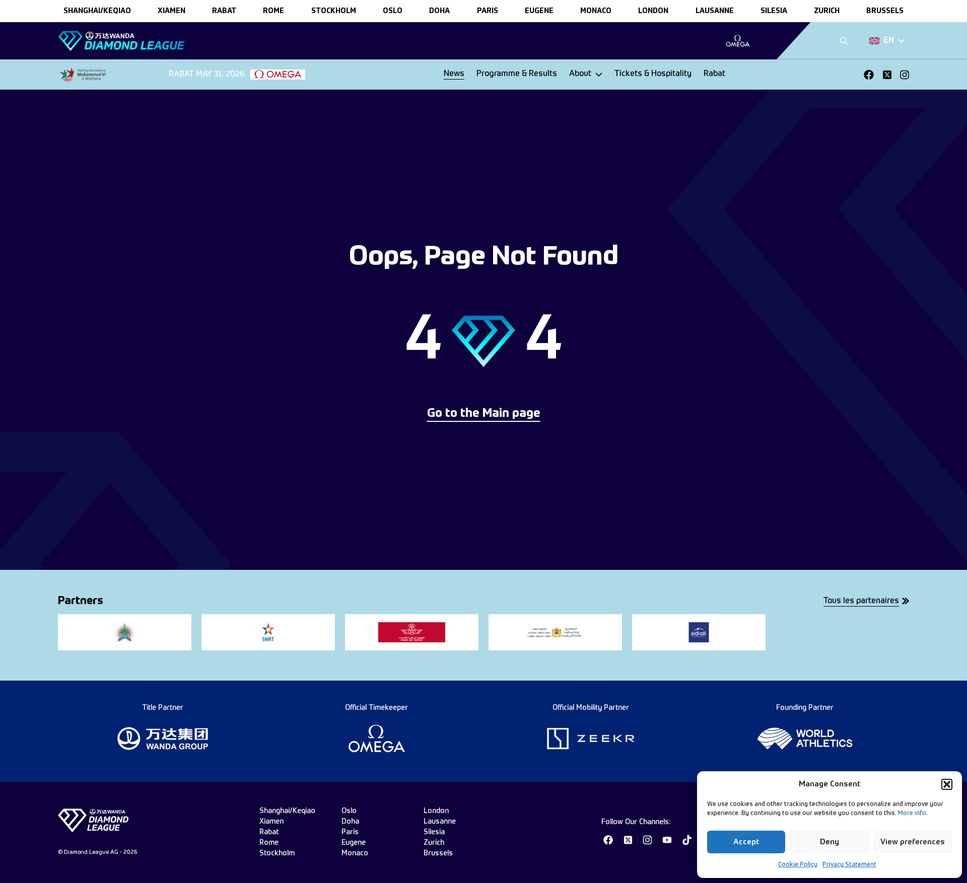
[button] (947, 784)
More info (912, 814)
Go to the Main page (483, 414)
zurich (827, 11)
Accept (746, 842)
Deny (829, 842)
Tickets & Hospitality (653, 74)
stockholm (333, 11)
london (653, 11)
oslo (392, 11)
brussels (885, 11)
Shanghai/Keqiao (97, 11)
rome (273, 11)
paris (487, 11)
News (454, 74)
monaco (595, 11)
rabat (224, 11)
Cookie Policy (797, 865)
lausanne (715, 11)
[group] (738, 41)
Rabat (714, 74)
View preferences (912, 842)
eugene (539, 11)
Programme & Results (516, 74)
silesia (774, 11)
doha (439, 11)
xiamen (171, 11)
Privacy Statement (849, 865)
